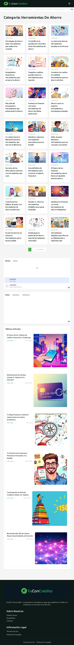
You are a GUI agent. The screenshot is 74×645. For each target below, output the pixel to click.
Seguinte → (41, 249)
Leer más (11, 340)
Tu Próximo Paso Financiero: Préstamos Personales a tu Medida (17, 455)
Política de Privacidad (14, 635)
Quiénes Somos (12, 615)
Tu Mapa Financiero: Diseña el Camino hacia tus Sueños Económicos (18, 417)
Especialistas (11, 618)
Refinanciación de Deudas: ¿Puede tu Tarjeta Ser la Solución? (16, 377)
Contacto (10, 621)
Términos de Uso (12, 631)
